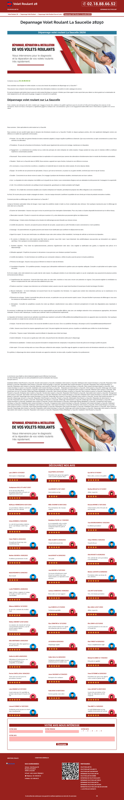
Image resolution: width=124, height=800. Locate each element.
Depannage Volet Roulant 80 (89, 773)
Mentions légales (13, 758)
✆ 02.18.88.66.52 (99, 3)
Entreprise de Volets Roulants (90, 778)
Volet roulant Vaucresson (89, 771)
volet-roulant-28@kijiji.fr (36, 773)
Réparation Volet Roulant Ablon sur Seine (94, 787)
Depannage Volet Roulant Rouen (91, 784)
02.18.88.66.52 (37, 776)
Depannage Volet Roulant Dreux (91, 780)
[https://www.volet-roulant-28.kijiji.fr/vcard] (70, 771)
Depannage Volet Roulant (108, 9)
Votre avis (13, 735)
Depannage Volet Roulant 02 (89, 782)
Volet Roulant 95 (86, 767)
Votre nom (13, 729)
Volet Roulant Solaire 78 (89, 769)
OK (97, 796)
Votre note (85, 729)
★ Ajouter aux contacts (88, 789)
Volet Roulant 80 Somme (88, 776)
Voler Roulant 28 (12, 9)
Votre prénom (50, 729)
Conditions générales (42, 757)
